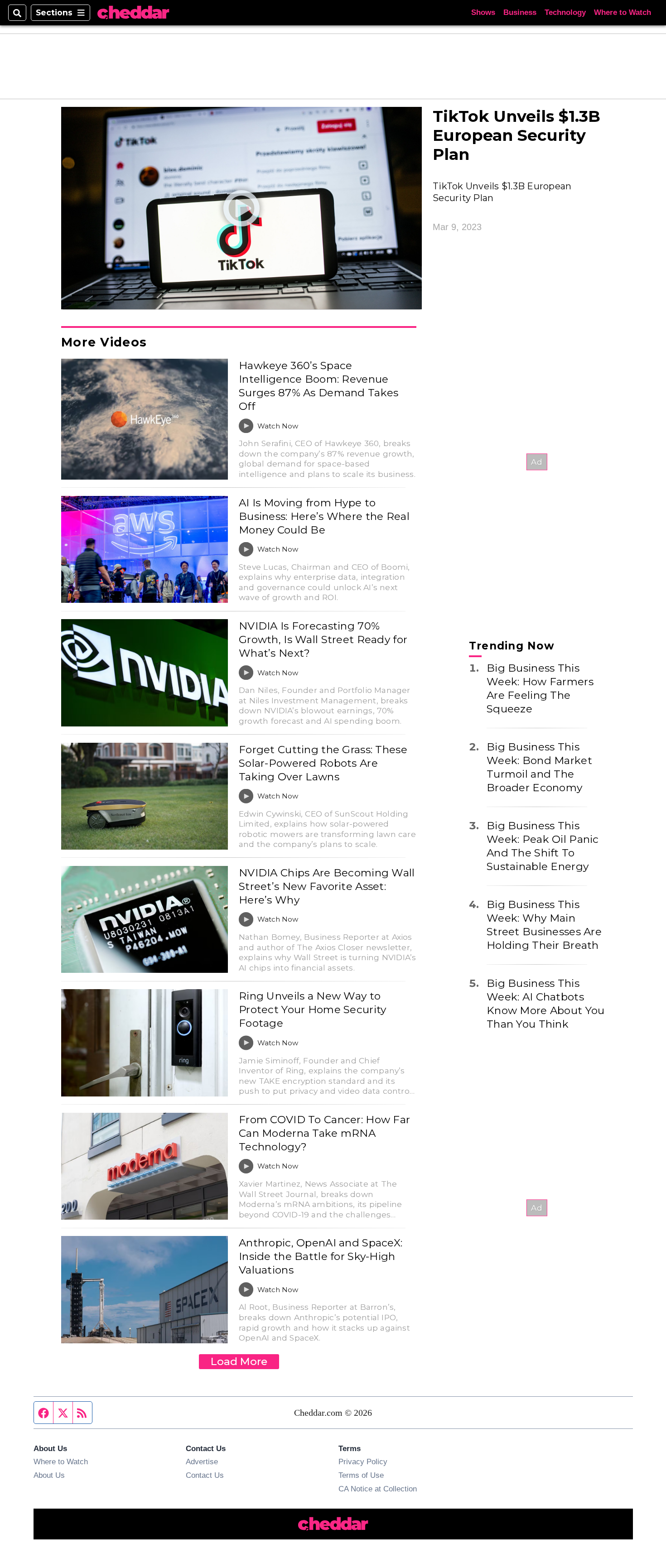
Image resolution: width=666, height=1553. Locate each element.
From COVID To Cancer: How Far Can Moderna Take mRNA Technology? (324, 1133)
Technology (565, 12)
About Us (49, 1475)
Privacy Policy (362, 1461)
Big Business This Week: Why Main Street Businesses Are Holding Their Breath (544, 925)
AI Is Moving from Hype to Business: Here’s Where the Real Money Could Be (324, 516)
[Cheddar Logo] (133, 12)
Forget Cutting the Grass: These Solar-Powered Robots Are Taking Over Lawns (323, 763)
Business (519, 12)
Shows (483, 12)
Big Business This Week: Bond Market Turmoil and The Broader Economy (539, 767)
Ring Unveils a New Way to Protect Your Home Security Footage (312, 1009)
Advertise (202, 1461)
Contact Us (205, 1475)
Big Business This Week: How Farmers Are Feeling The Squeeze (540, 688)
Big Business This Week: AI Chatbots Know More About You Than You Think (545, 1003)
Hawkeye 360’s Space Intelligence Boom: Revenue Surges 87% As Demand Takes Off (318, 386)
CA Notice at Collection (377, 1488)
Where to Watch (622, 12)
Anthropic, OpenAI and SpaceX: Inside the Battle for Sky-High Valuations (320, 1256)
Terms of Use (361, 1475)
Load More (239, 1361)
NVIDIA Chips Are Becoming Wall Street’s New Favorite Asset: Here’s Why (327, 886)
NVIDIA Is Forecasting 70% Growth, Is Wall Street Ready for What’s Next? (323, 639)
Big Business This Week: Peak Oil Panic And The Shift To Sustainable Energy (543, 846)
